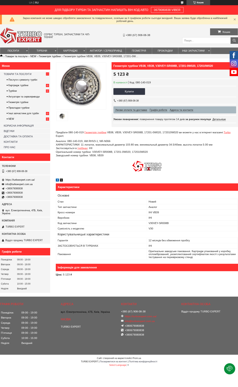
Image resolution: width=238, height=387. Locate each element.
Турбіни (12, 90)
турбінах (82, 148)
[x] (61, 180)
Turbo (227, 132)
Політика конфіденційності (143, 361)
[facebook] (57, 180)
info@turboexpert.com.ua (19, 184)
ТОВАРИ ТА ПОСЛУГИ (17, 74)
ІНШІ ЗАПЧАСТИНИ (193, 50)
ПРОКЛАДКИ (165, 50)
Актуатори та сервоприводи (24, 96)
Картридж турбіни (18, 85)
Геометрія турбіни (50, 56)
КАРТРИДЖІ (70, 50)
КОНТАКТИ (10, 141)
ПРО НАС (9, 147)
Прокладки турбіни (18, 107)
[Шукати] (234, 40)
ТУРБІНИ (42, 50)
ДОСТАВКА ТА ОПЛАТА (18, 136)
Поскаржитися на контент (113, 361)
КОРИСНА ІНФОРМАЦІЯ (19, 125)
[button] (229, 368)
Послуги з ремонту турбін (22, 79)
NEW (33, 56)
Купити (129, 91)
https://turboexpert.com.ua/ (20, 179)
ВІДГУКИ (9, 131)
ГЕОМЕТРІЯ (139, 50)
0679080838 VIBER (167, 10)
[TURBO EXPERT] (21, 42)
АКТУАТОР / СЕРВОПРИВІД (106, 50)
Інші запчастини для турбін (23, 113)
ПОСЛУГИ (13, 50)
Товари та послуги (16, 56)
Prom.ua (137, 358)
